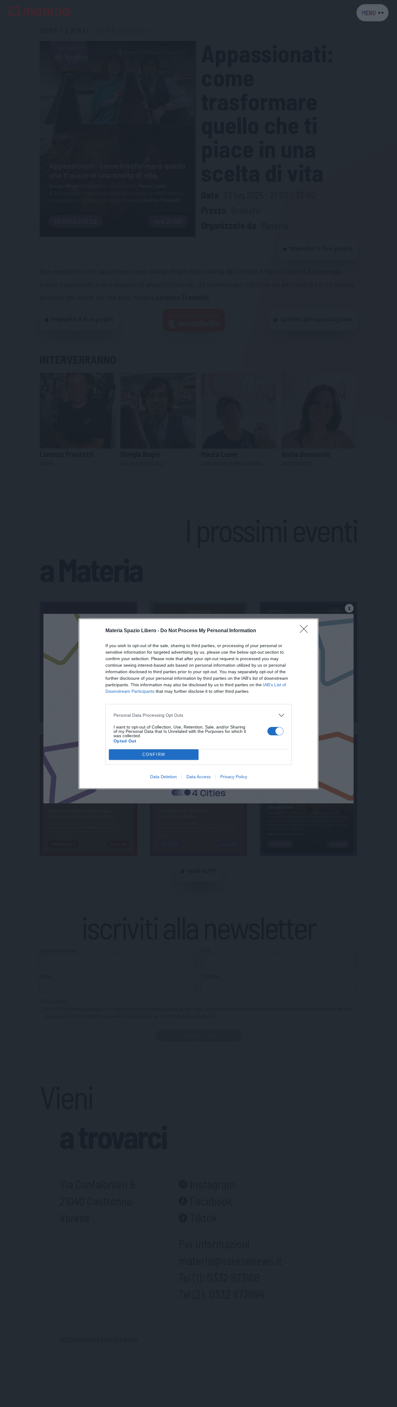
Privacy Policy (233, 776)
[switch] (275, 731)
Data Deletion (163, 776)
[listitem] (198, 715)
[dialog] (198, 703)
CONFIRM (153, 754)
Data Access (198, 776)
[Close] (306, 631)
